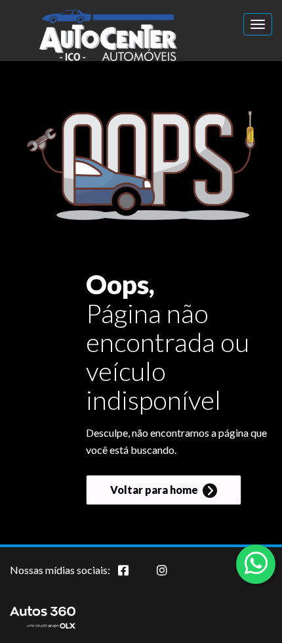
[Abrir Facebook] (134, 577)
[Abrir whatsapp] (256, 563)
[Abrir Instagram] (172, 577)
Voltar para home (155, 489)
